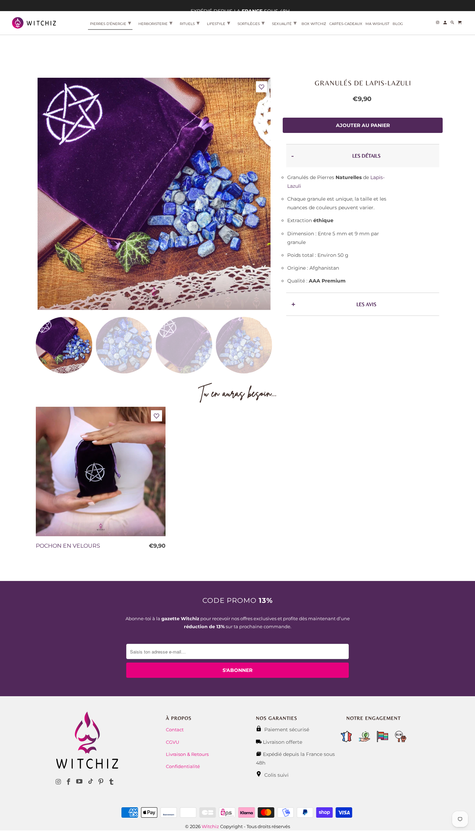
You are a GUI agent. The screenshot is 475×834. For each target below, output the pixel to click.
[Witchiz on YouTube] (80, 782)
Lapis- (377, 177)
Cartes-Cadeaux (345, 24)
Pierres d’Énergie (110, 23)
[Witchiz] (34, 22)
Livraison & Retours (187, 754)
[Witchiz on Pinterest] (101, 782)
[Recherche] (453, 23)
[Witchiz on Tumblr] (112, 782)
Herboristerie (155, 23)
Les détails (366, 156)
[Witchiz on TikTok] (90, 782)
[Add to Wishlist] (261, 87)
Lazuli (294, 186)
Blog (398, 24)
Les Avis (366, 304)
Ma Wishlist (377, 24)
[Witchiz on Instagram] (59, 782)
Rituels (190, 23)
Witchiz (210, 826)
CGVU (172, 742)
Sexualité (284, 23)
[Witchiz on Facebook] (69, 782)
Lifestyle (218, 23)
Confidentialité (183, 766)
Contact (175, 729)
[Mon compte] (445, 23)
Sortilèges (251, 23)
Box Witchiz (313, 24)
